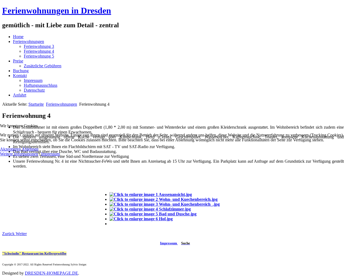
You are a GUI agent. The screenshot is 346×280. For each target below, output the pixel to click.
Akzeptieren (10, 149)
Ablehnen (30, 149)
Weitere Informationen (19, 154)
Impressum (50, 154)
